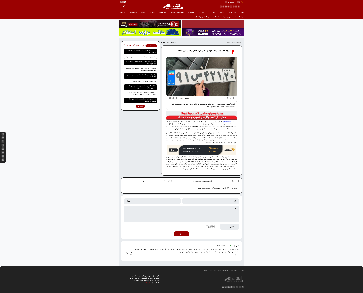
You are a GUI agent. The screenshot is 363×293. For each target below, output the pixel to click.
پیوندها (227, 271)
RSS (205, 271)
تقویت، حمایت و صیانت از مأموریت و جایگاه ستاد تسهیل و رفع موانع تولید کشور (141, 63)
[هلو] (201, 115)
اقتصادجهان (133, 12)
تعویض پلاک (216, 188)
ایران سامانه (146, 283)
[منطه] (150, 24)
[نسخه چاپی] (227, 98)
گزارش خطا (167, 181)
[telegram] (236, 6)
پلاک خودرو (225, 188)
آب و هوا (220, 271)
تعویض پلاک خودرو (204, 188)
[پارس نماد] (150, 32)
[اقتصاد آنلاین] (172, 6)
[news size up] (170, 98)
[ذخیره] (233, 98)
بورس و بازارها (233, 12)
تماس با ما (234, 271)
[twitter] (231, 6)
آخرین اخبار (151, 46)
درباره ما (241, 271)
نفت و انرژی (191, 12)
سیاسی (143, 12)
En (240, 2)
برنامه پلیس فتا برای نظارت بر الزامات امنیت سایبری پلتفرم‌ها (141, 57)
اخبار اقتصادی (236, 42)
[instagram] (228, 6)
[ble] (221, 6)
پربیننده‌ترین (140, 46)
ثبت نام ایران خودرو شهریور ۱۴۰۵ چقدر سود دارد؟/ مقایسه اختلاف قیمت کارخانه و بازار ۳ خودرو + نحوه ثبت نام (141, 94)
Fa (242, 2)
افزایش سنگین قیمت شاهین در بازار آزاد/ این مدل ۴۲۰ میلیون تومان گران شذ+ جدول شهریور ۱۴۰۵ (142, 87)
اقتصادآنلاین (227, 121)
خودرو (213, 12)
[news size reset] (173, 98)
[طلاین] (213, 32)
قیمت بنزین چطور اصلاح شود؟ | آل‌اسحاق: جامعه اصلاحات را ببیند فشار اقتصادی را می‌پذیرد (141, 69)
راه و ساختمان (203, 12)
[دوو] (213, 24)
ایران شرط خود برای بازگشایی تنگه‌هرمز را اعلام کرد (143, 81)
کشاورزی (152, 12)
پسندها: (140, 181)
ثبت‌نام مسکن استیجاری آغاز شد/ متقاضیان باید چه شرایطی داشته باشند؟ (141, 52)
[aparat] (239, 6)
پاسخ (236, 255)
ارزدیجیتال (162, 12)
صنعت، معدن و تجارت (176, 12)
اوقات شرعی (212, 271)
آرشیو (141, 106)
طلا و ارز (222, 12)
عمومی (228, 42)
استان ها (122, 12)
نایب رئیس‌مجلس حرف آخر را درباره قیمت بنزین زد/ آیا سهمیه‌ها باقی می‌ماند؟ (142, 100)
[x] (3, 145)
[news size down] (176, 98)
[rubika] (223, 6)
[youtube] (226, 6)
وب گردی (128, 46)
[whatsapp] (234, 6)
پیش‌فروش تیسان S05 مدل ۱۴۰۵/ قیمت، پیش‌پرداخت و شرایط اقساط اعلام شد (141, 76)
